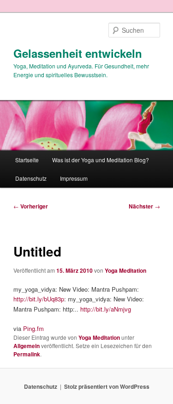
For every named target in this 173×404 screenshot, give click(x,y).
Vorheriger (30, 206)
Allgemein (26, 346)
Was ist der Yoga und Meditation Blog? (100, 160)
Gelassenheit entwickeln (77, 53)
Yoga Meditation (125, 270)
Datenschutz (31, 178)
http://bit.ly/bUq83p (38, 298)
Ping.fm (33, 328)
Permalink (26, 354)
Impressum (74, 178)
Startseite (27, 160)
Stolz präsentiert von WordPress (106, 386)
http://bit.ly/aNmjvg (105, 309)
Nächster (144, 206)
